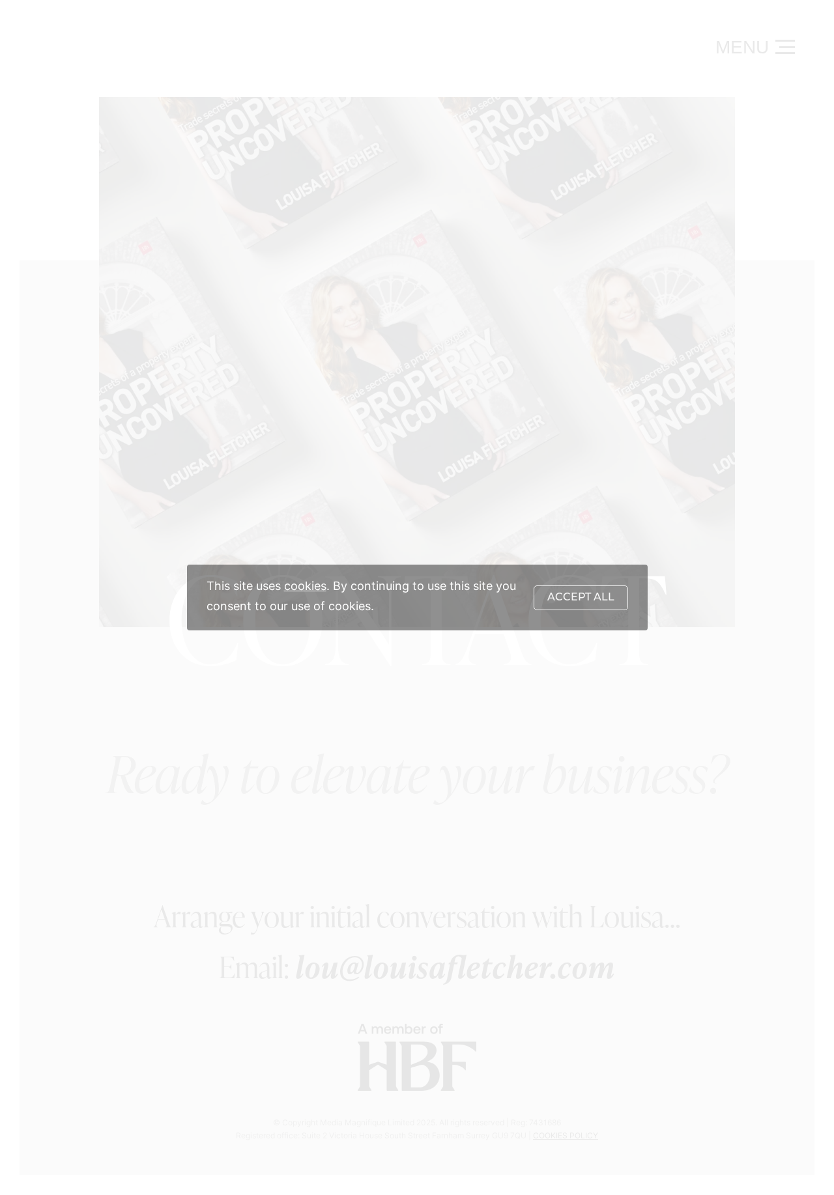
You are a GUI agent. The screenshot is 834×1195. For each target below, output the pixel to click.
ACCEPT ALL (580, 598)
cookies (305, 587)
